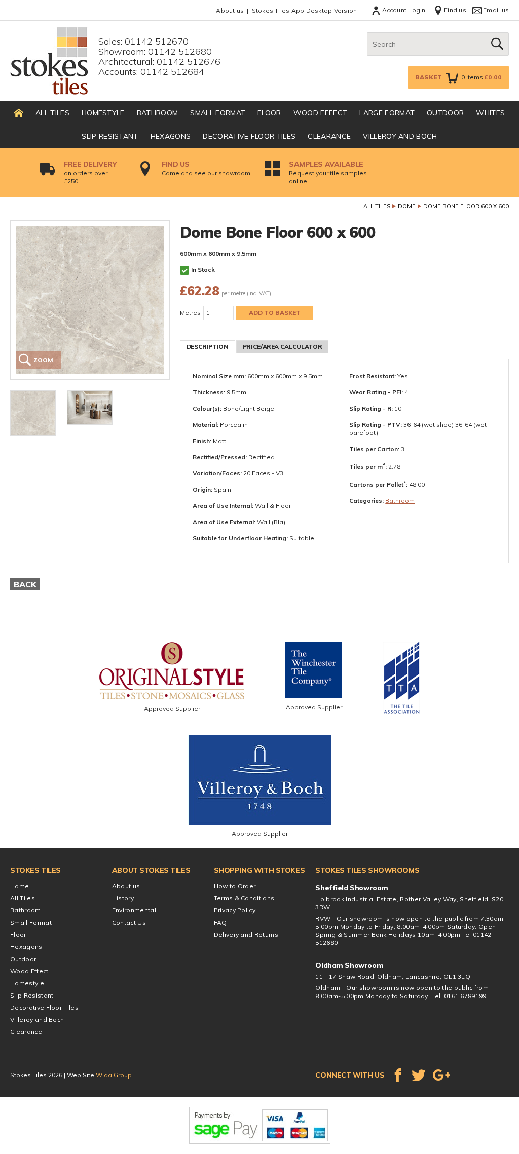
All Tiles (52, 112)
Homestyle (103, 112)
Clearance (329, 136)
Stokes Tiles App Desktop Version (304, 10)
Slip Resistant (110, 136)
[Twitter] (419, 1075)
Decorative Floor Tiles (249, 136)
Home (19, 886)
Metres (190, 312)
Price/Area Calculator (282, 346)
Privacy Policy (234, 910)
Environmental (134, 910)
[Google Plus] (441, 1075)
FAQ (220, 922)
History (123, 898)
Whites (490, 112)
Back (25, 584)
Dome (407, 206)
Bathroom (157, 112)
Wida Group (114, 1075)
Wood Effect (320, 112)
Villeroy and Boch (400, 136)
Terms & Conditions (244, 898)
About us (230, 10)
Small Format (217, 112)
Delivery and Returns (246, 934)
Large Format (387, 112)
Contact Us (129, 922)
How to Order (235, 886)
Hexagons (171, 136)
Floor (269, 112)
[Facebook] (397, 1075)
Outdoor (445, 112)
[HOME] (18, 113)
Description (208, 346)
